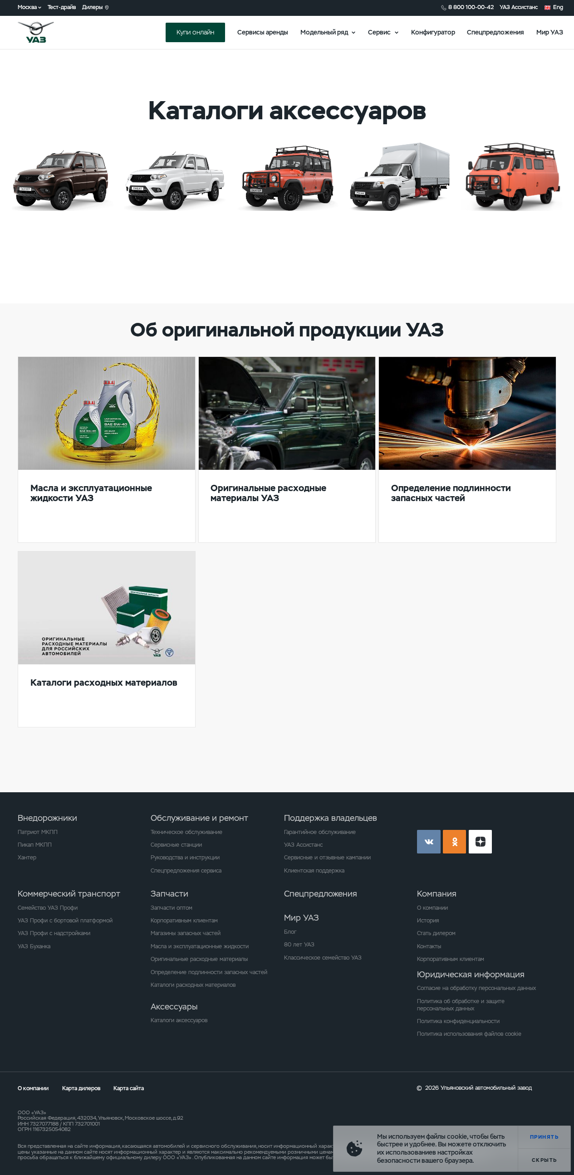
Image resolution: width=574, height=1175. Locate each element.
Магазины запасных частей (186, 933)
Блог (290, 932)
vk (429, 841)
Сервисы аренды (262, 32)
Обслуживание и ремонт (199, 818)
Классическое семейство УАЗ (323, 957)
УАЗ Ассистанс (519, 7)
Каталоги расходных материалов (193, 985)
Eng (558, 7)
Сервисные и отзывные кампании (327, 857)
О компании (432, 908)
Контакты (429, 946)
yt (480, 841)
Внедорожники (47, 818)
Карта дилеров (82, 1088)
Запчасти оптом (171, 908)
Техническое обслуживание (186, 832)
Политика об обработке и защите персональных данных (461, 1005)
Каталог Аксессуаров (503, 230)
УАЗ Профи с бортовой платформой (65, 920)
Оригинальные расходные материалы (199, 959)
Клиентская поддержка (314, 870)
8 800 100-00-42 (471, 7)
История (428, 920)
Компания (436, 893)
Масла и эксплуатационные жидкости (200, 946)
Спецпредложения (495, 32)
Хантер (27, 857)
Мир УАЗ (549, 32)
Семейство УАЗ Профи (48, 908)
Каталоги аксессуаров (179, 1020)
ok (454, 841)
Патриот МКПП (38, 832)
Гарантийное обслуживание (320, 832)
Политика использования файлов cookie (469, 1034)
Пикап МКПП (35, 844)
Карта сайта (128, 1088)
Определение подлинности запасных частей (209, 972)
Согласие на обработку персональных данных (476, 988)
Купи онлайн (195, 32)
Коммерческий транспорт (69, 893)
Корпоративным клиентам (184, 920)
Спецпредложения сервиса (186, 870)
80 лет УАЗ (299, 944)
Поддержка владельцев (330, 818)
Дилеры (92, 7)
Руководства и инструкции (185, 857)
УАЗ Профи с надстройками (54, 933)
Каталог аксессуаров (55, 230)
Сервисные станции (176, 844)
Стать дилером (436, 933)
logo (46, 32)
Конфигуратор (433, 32)
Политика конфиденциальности (458, 1021)
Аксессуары (174, 1006)
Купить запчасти (49, 248)
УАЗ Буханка (34, 946)
